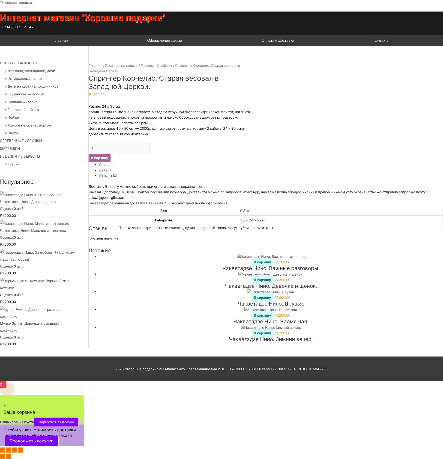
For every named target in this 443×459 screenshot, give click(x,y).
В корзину (99, 158)
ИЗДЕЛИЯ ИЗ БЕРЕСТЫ (20, 156)
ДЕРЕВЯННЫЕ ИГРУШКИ (21, 140)
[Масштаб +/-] (2, 450)
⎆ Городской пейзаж (22, 109)
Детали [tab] (105, 170)
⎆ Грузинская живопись (24, 94)
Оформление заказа (164, 40)
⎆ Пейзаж (13, 117)
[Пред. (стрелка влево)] (2, 456)
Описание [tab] (107, 164)
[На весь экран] (8, 450)
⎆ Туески (12, 164)
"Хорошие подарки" (16, 2)
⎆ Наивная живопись (22, 102)
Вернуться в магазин (56, 422)
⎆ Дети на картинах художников (31, 86)
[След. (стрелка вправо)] (8, 456)
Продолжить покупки (32, 440)
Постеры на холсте (121, 65)
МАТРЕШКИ (10, 148)
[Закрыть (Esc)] (20, 450)
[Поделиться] (14, 450)
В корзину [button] (262, 262)
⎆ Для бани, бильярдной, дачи (30, 71)
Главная (61, 40)
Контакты (381, 40)
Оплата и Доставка (278, 40)
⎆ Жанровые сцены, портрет (29, 125)
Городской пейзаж (156, 65)
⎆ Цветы (11, 133)
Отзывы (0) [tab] (108, 176)
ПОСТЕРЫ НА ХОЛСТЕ (19, 63)
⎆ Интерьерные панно (23, 78)
